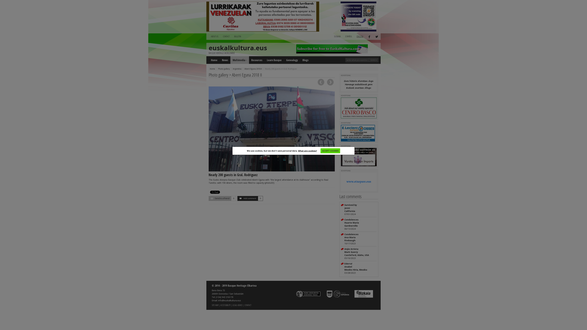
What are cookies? (307, 150)
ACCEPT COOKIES (330, 150)
